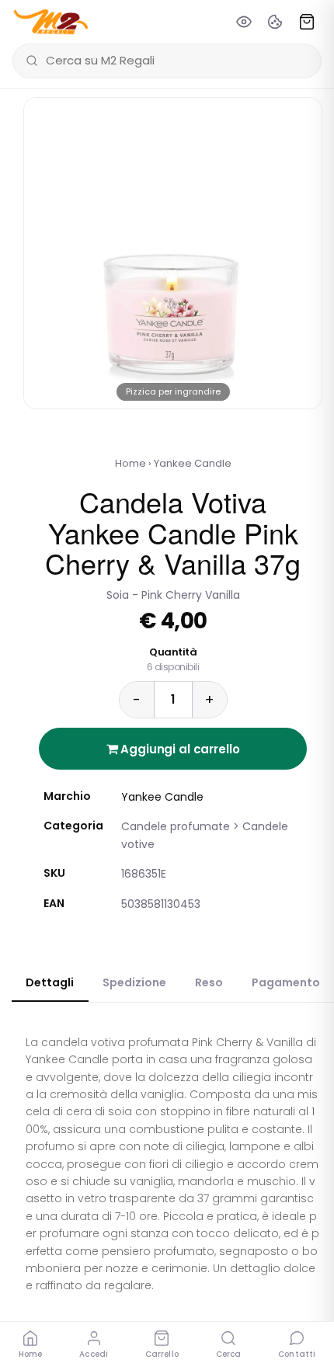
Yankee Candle (192, 463)
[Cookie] (275, 22)
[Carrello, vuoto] (307, 22)
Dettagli (50, 982)
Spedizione (134, 982)
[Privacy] (244, 22)
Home (130, 463)
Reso (209, 982)
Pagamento (286, 982)
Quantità (173, 659)
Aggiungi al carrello (179, 749)
